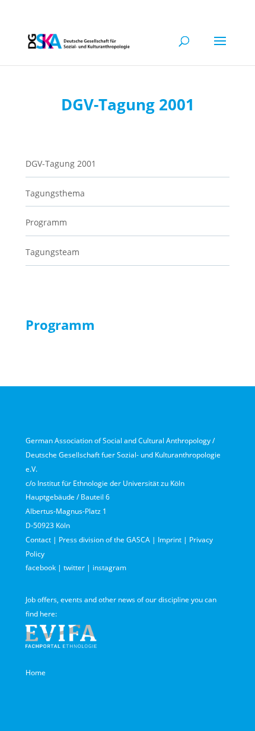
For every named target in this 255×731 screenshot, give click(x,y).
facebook (41, 567)
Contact (38, 540)
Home (36, 673)
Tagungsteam (52, 252)
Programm (46, 222)
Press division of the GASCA (104, 540)
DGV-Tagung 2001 (61, 163)
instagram (109, 567)
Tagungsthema (55, 193)
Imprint (169, 540)
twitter (74, 567)
